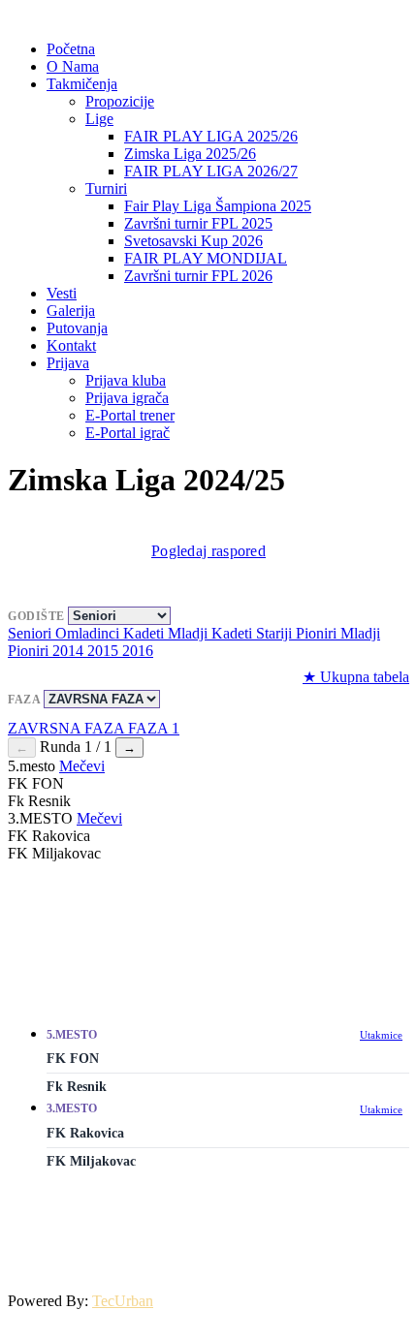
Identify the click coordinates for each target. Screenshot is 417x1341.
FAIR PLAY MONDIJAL (205, 258)
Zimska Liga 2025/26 (190, 153)
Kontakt (71, 345)
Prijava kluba (125, 380)
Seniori (31, 633)
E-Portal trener (130, 415)
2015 (104, 650)
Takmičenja (82, 84)
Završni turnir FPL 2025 (198, 223)
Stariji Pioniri (298, 633)
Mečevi (82, 766)
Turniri (106, 188)
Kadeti (145, 633)
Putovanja (77, 328)
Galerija (71, 310)
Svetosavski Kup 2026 (193, 241)
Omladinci (89, 633)
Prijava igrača (127, 398)
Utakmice (381, 1035)
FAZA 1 (153, 728)
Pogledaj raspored (208, 551)
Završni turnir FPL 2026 (198, 275)
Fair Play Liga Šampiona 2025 (217, 206)
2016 (137, 650)
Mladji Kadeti (212, 633)
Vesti (62, 293)
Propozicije (119, 101)
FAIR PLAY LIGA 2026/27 (211, 171)
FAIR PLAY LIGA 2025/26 (211, 136)
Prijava (68, 363)
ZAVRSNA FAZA (68, 728)
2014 (69, 650)
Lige (99, 118)
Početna (71, 49)
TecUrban (122, 1301)
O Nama (73, 66)
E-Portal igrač (127, 432)
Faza (26, 699)
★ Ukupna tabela (356, 677)
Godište (38, 616)
